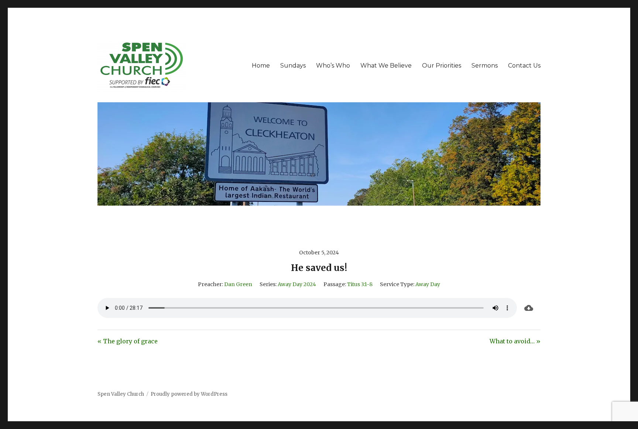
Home (261, 65)
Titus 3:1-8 (360, 284)
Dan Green (238, 284)
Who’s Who (333, 65)
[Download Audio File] (529, 308)
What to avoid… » (515, 341)
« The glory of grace (127, 341)
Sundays (293, 65)
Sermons (484, 65)
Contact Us (524, 65)
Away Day (427, 284)
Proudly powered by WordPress (189, 394)
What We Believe (386, 65)
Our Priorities (441, 65)
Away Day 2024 (297, 284)
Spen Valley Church (120, 394)
